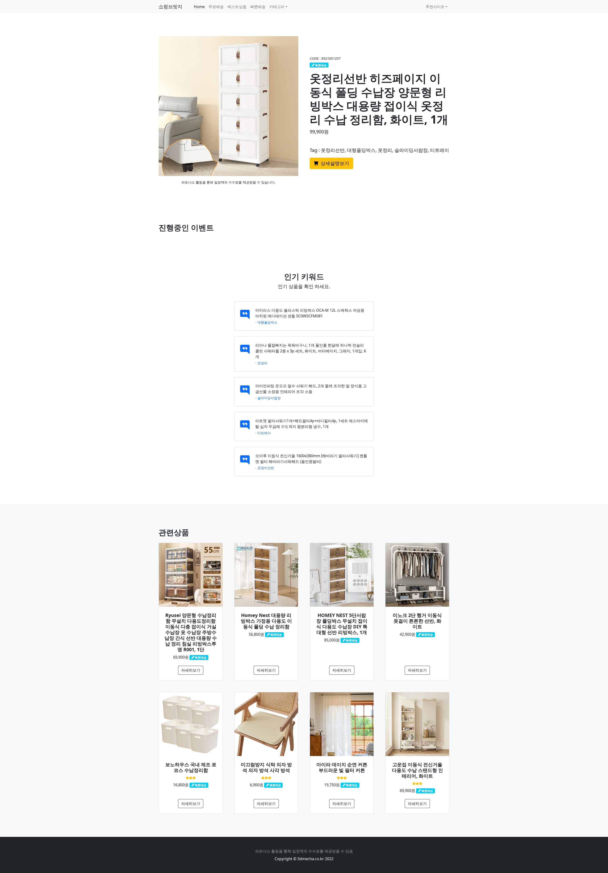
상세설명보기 (334, 163)
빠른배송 (258, 6)
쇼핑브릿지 (170, 6)
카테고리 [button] (277, 6)
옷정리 (262, 363)
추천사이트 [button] (435, 6)
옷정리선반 (265, 468)
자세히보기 (190, 670)
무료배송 (216, 6)
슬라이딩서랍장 (269, 398)
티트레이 (264, 433)
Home (199, 6)
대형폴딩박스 (267, 322)
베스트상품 (237, 6)
